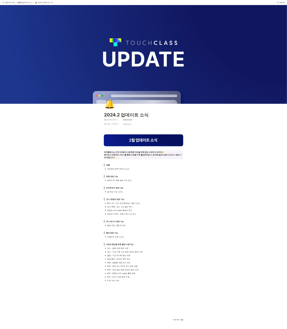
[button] (8, 2)
